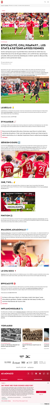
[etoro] (30, 367)
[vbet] (16, 362)
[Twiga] (23, 362)
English (3, 383)
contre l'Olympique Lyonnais (29, 147)
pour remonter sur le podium (18, 71)
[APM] (22, 356)
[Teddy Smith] (36, 362)
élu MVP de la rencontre (16, 316)
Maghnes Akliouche (6, 233)
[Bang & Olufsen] (42, 362)
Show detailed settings (6, 400)
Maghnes (3, 274)
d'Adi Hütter (11, 145)
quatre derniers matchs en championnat (34, 218)
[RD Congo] (8, 362)
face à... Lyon (29, 150)
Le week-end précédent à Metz (34, 288)
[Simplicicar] (21, 367)
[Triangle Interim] (29, 362)
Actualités (6, 5)
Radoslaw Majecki (21, 311)
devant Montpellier (31, 186)
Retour (3, 10)
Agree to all (41, 391)
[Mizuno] (27, 356)
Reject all (41, 394)
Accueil (2, 5)
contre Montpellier (8, 112)
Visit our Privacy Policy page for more (20, 400)
